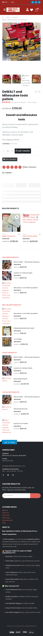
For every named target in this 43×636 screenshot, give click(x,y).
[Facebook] (32, 2)
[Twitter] (9, 476)
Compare (8, 173)
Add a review (32, 102)
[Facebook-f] (4, 476)
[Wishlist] (31, 9)
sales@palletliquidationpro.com (13, 466)
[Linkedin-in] (14, 476)
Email (20, 167)
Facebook (4, 167)
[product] (6, 264)
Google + (16, 167)
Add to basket (24, 151)
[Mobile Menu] (4, 10)
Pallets (4, 234)
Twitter (8, 167)
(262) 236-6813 (7, 461)
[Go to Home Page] (2, 17)
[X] (36, 2)
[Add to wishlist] (19, 234)
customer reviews (18, 102)
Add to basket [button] (17, 217)
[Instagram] (39, 2)
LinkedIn (12, 167)
